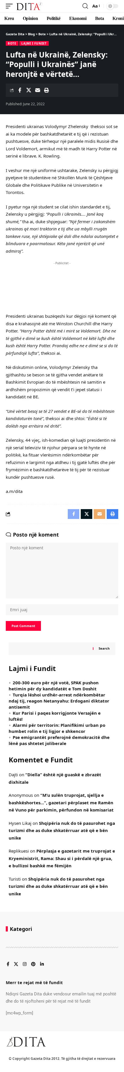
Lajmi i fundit (34, 43)
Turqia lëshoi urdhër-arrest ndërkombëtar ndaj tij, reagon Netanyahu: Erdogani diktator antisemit (59, 701)
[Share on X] (29, 90)
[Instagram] (24, 964)
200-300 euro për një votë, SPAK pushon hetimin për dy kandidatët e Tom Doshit (54, 686)
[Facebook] (8, 964)
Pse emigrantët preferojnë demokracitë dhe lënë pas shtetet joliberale (59, 740)
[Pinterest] (33, 964)
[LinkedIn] (42, 964)
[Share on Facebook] (20, 90)
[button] (11, 6)
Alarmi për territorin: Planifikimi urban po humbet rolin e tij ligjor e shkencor (57, 728)
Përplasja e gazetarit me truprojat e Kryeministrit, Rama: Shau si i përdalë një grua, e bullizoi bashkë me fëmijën (62, 858)
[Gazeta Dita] (29, 6)
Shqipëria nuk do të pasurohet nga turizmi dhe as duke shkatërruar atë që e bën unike (62, 830)
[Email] (37, 90)
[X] (16, 964)
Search (104, 648)
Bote (12, 43)
